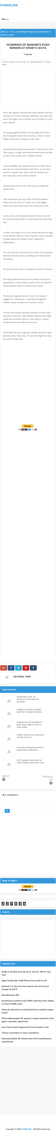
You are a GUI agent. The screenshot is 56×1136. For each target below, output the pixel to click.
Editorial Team (22, 676)
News (4, 64)
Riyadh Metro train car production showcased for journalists (28, 699)
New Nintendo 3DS (10, 995)
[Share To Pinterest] (26, 668)
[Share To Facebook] (11, 668)
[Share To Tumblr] (33, 668)
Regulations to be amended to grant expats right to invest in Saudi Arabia (29, 724)
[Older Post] (51, 783)
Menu (6, 19)
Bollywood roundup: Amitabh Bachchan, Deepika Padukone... (30, 710)
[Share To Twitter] (18, 668)
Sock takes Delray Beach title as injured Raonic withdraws (30, 748)
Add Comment (36, 62)
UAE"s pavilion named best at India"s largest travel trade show (30, 761)
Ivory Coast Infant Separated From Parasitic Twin (25, 1027)
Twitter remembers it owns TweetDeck (20, 1033)
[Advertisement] (28, 92)
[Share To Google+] (3, 668)
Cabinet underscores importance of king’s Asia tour (30, 736)
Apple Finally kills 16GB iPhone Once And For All (24, 980)
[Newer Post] (4, 780)
